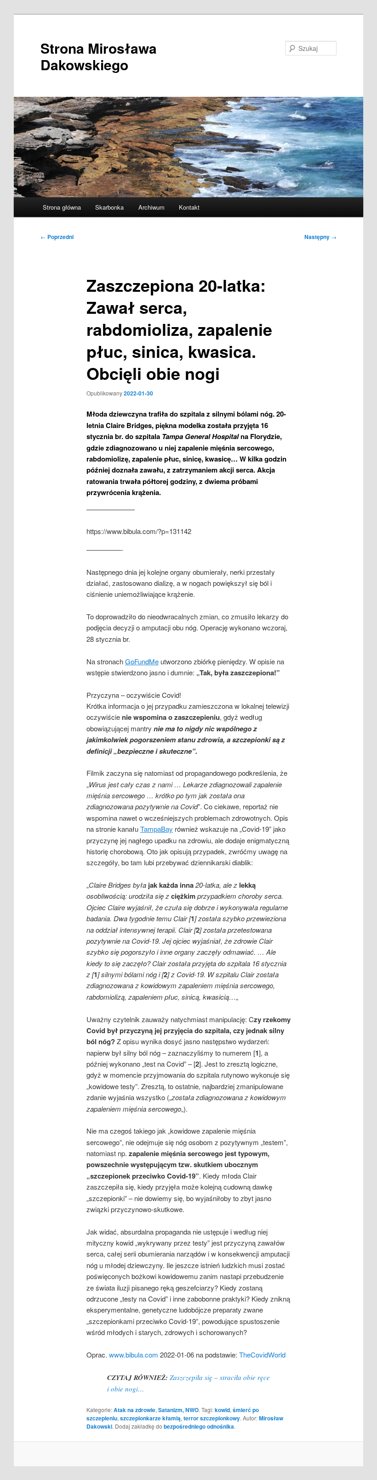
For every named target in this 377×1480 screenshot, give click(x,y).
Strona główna (62, 207)
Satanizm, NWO (178, 1410)
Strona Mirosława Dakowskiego (98, 56)
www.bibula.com (133, 1354)
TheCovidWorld (262, 1354)
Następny (320, 237)
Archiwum (151, 207)
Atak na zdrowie (134, 1410)
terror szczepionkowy (211, 1418)
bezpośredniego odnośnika (199, 1426)
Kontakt (189, 207)
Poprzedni (57, 237)
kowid (222, 1410)
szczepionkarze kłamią (150, 1418)
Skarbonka (109, 207)
